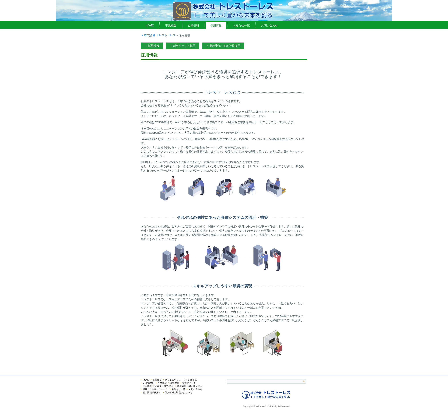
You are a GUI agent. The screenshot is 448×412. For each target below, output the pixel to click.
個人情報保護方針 (152, 392)
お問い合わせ (269, 25)
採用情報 (216, 25)
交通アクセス (189, 383)
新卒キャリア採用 (184, 45)
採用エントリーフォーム (155, 389)
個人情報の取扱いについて (178, 392)
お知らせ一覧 (241, 25)
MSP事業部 (149, 383)
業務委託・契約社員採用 (224, 45)
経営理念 (174, 383)
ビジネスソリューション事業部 (181, 380)
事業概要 (170, 25)
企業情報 (193, 25)
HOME (149, 25)
